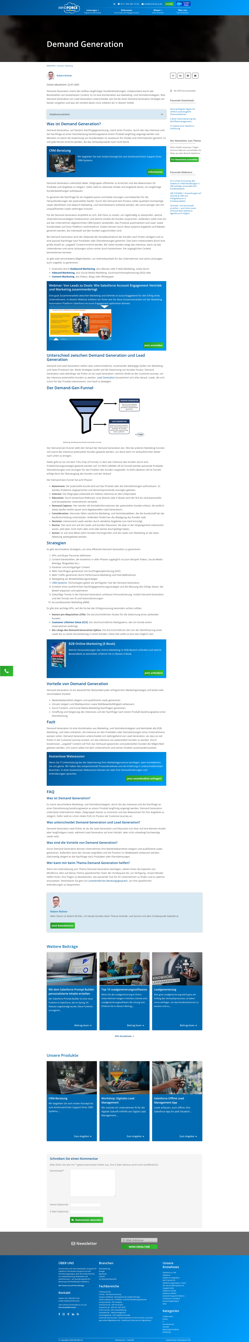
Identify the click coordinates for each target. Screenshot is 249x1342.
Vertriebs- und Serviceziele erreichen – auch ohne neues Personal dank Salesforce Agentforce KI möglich (183, 209)
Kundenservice (168, 1324)
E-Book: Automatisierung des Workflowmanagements (183, 120)
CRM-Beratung (60, 150)
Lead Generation (106, 377)
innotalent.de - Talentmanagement (112, 1312)
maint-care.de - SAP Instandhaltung (112, 1310)
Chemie (102, 1276)
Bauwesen (103, 1274)
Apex (165, 1304)
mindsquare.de (105, 1292)
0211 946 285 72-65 (129, 4)
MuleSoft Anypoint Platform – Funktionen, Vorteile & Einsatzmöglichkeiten (174, 1298)
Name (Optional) (59, 1204)
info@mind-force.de (153, 4)
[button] (106, 114)
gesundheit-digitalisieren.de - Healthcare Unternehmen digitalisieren (125, 1320)
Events (165, 1319)
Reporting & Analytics (171, 1329)
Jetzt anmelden (153, 345)
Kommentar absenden (88, 1219)
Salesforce (62, 1271)
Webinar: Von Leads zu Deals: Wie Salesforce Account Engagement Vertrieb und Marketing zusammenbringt (105, 287)
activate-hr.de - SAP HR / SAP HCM (112, 1307)
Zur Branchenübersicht (108, 1279)
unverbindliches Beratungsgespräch (108, 880)
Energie (102, 1271)
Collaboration (168, 1316)
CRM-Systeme (59, 582)
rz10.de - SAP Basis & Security (110, 1294)
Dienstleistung (104, 1268)
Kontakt (169, 4)
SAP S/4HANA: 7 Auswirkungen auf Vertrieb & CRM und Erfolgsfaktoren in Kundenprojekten (185, 197)
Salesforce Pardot (169, 1291)
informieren (155, 171)
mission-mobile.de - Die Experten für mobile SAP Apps (119, 1297)
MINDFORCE (51, 66)
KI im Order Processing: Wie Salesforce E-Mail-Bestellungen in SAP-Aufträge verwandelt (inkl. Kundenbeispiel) (185, 185)
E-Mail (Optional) (59, 1211)
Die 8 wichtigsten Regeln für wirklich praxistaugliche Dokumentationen (182, 111)
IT (163, 1321)
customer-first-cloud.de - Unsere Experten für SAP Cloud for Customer (126, 1318)
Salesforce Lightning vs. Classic (174, 1283)
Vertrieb (166, 1327)
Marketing (69, 66)
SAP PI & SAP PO (169, 1280)
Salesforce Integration (171, 1278)
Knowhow (60, 66)
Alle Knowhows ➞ (124, 1036)
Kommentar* (57, 1170)
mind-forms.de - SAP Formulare (111, 1305)
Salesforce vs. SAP (169, 1272)
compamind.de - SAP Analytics (110, 1302)
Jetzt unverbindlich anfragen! (144, 778)
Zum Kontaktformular (67, 1307)
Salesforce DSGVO (169, 1293)
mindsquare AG (184, 1340)
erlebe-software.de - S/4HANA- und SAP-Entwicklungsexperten (123, 1299)
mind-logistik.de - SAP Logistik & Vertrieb (114, 1315)
